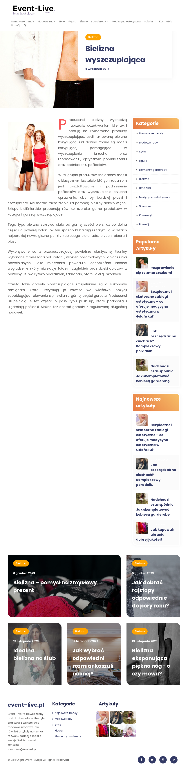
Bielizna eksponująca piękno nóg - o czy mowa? (151, 662)
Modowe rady (46, 21)
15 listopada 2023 (26, 641)
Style (62, 21)
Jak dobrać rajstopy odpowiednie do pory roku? (150, 594)
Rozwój (15, 25)
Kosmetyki (165, 21)
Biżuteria (145, 188)
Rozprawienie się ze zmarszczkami (155, 270)
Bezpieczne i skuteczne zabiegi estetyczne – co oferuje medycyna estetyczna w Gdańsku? (154, 304)
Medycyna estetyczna (126, 21)
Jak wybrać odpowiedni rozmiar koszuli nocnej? (93, 662)
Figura (72, 21)
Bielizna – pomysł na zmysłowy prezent (55, 586)
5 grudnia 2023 (143, 573)
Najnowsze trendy (22, 21)
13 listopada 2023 (145, 641)
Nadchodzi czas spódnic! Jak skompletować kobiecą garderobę (155, 373)
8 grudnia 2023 (24, 573)
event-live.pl (26, 705)
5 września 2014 (97, 69)
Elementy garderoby (93, 21)
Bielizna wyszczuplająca (115, 54)
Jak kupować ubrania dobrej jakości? (155, 534)
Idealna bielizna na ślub (34, 654)
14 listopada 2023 (85, 641)
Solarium (150, 21)
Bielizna (93, 37)
